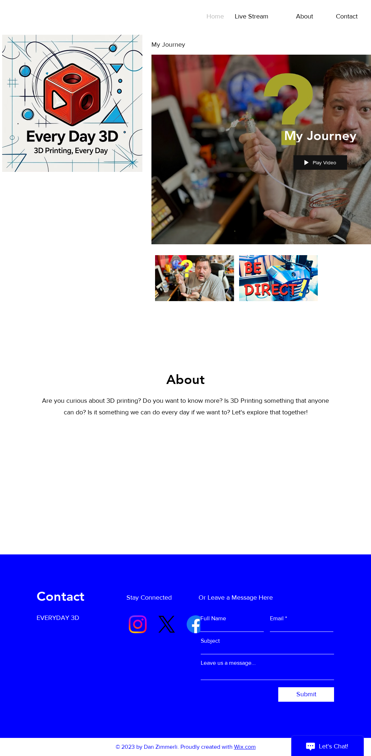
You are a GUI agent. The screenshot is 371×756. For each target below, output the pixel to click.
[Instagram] (138, 624)
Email (277, 618)
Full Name (213, 618)
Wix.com (245, 747)
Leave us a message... (228, 663)
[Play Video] (194, 278)
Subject (210, 641)
